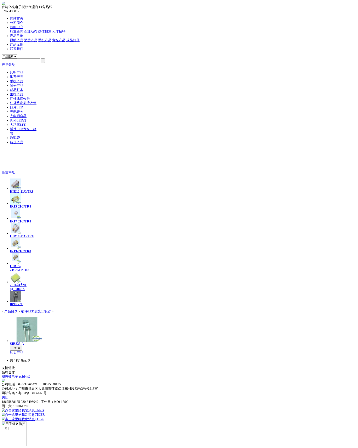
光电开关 (16, 111)
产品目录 (16, 36)
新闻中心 (16, 27)
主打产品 (16, 94)
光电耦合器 (18, 116)
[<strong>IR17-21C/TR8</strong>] (15, 218)
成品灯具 (73, 40)
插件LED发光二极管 (36, 311)
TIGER (40, 414)
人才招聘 (58, 31)
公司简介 (16, 22)
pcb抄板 (24, 376)
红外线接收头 (20, 98)
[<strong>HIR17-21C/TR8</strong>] (15, 233)
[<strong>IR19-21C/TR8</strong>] (15, 248)
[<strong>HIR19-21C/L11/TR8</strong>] (15, 263)
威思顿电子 (10, 376)
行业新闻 (16, 31)
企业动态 (30, 31)
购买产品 (16, 352)
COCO (39, 419)
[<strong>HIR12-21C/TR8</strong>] (15, 188)
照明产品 (16, 40)
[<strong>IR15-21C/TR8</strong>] (15, 203)
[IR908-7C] (15, 301)
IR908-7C (16, 304)
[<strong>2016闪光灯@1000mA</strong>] (15, 282)
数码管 (15, 138)
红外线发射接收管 (23, 103)
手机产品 (44, 40)
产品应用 (16, 44)
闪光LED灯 (18, 120)
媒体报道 (44, 31)
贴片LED (16, 107)
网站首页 (16, 18)
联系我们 (16, 49)
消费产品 (30, 40)
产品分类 (8, 65)
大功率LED (18, 124)
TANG (39, 410)
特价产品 (16, 142)
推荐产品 (8, 173)
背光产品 (58, 40)
